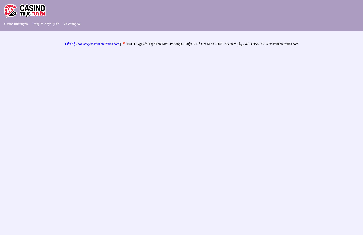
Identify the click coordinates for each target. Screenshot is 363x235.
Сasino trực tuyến (16, 24)
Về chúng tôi (72, 24)
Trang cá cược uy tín (45, 24)
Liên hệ (70, 44)
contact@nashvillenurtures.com (98, 44)
